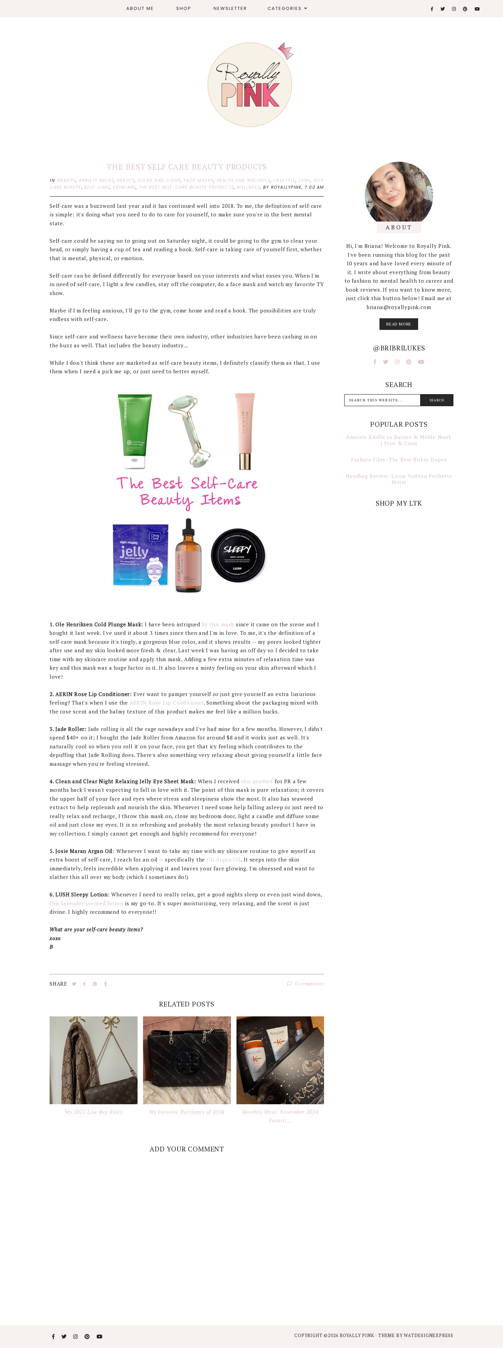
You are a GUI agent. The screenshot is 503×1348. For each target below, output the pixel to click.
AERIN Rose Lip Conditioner (167, 702)
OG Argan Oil (224, 859)
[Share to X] (75, 984)
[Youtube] (477, 9)
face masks (199, 180)
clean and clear (159, 180)
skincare (124, 187)
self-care (97, 187)
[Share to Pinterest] (96, 984)
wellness (248, 187)
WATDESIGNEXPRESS (428, 1335)
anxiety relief (96, 180)
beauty (125, 180)
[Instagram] (454, 9)
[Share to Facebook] (85, 984)
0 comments (309, 983)
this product (257, 781)
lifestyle (284, 180)
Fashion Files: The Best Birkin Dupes (399, 459)
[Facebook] (432, 9)
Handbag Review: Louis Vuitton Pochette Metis (399, 478)
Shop (183, 8)
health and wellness (244, 180)
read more (398, 323)
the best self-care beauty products (186, 187)
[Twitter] (443, 9)
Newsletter (230, 8)
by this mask (218, 624)
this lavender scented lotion (86, 903)
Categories (285, 8)
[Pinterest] (465, 9)
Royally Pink (357, 1335)
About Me (140, 8)
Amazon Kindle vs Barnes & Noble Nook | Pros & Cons (399, 439)
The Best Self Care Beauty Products (187, 166)
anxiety (66, 180)
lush (304, 180)
